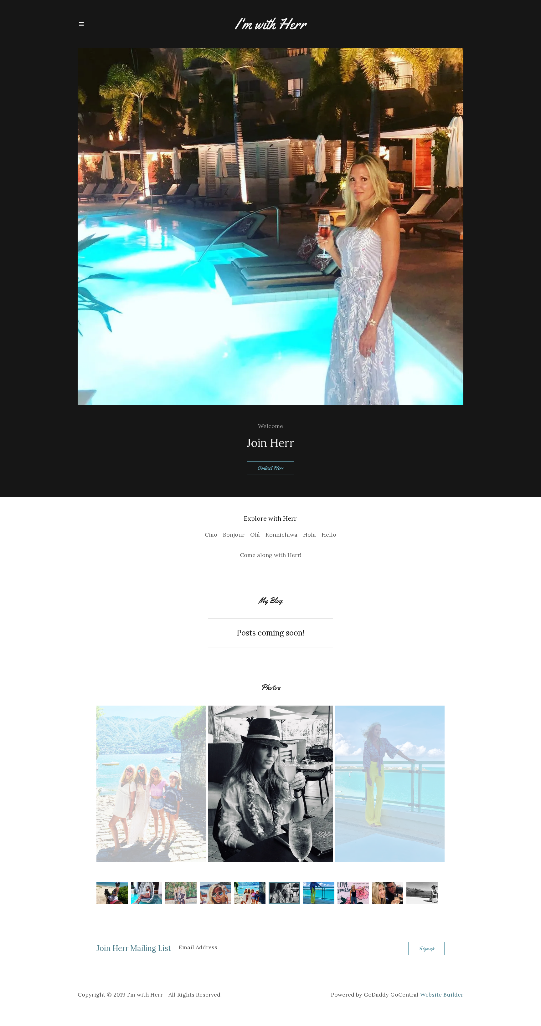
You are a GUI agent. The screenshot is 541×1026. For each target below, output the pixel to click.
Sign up (426, 948)
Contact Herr (270, 467)
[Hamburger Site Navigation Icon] (97, 24)
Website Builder (441, 994)
